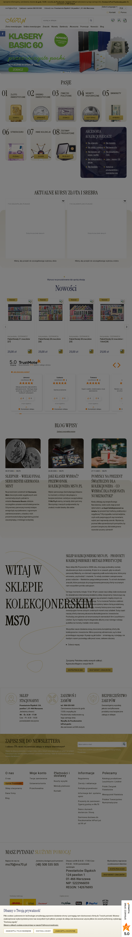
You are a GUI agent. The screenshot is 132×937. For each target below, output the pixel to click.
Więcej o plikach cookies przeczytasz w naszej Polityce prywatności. (31, 925)
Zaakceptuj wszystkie (65, 931)
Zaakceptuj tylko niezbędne (18, 931)
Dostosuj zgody (43, 931)
